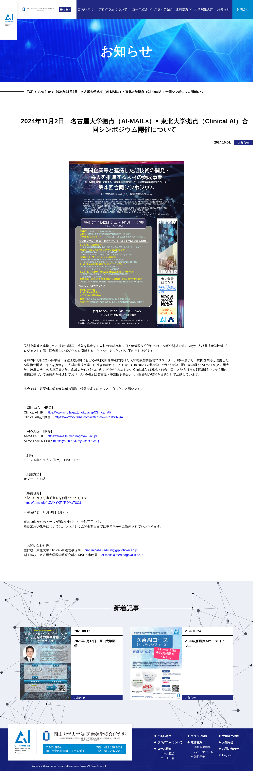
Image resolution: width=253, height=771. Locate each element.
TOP (30, 91)
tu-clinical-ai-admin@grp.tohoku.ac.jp (111, 550)
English (65, 9)
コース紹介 (164, 748)
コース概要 (168, 753)
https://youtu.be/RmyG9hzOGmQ (76, 441)
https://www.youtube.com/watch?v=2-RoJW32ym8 (90, 417)
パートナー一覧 (203, 751)
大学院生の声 (230, 736)
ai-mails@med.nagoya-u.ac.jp (122, 555)
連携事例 (199, 756)
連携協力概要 (202, 747)
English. (227, 755)
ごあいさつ (164, 736)
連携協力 (196, 742)
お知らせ (44, 91)
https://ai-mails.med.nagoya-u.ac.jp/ (72, 436)
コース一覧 (168, 758)
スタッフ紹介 (199, 736)
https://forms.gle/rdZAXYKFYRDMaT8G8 (52, 502)
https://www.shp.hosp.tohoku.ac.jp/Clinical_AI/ (78, 412)
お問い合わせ (230, 748)
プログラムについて (170, 742)
